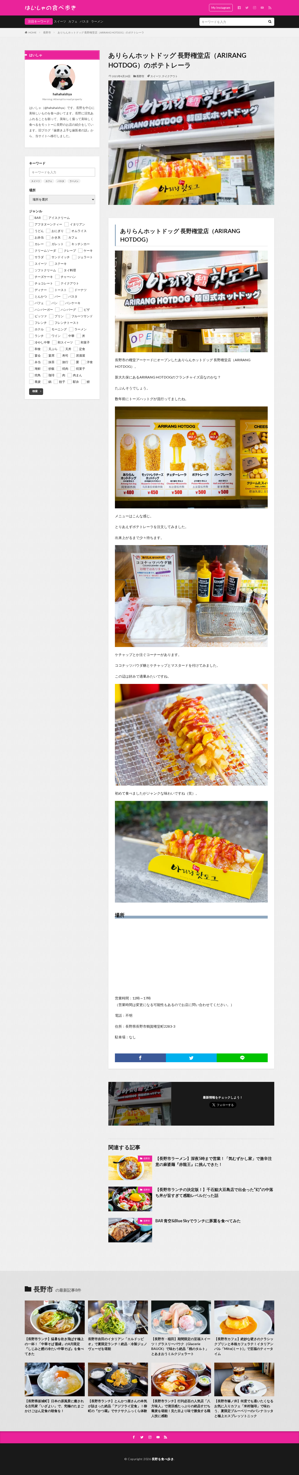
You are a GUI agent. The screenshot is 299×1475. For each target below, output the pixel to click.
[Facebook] (140, 1057)
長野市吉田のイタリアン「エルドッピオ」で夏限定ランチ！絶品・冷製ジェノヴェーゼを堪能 (117, 1344)
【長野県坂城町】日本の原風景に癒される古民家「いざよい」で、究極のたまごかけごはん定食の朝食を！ (54, 1406)
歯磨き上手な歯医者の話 (70, 130)
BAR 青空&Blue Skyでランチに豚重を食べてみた (198, 1220)
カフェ (72, 21)
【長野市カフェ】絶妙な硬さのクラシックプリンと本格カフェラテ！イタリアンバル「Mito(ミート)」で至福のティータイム (243, 1346)
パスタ (84, 21)
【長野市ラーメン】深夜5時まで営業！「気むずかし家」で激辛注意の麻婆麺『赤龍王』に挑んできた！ (213, 1161)
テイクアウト (170, 76)
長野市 (47, 32)
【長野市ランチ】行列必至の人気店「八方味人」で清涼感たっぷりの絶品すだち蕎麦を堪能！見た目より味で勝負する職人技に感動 (180, 1408)
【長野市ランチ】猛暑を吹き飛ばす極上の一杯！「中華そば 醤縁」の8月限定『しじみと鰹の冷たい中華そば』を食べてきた (54, 1346)
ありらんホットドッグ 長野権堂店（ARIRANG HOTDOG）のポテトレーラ (101, 32)
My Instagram (220, 7)
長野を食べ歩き (163, 1459)
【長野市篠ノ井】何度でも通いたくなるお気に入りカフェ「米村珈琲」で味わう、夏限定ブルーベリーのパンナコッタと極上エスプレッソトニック (243, 1408)
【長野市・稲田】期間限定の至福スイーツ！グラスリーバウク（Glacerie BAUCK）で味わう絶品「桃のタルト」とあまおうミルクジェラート (180, 1346)
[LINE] (242, 1057)
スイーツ (60, 21)
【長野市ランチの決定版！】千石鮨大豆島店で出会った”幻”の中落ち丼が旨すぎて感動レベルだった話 (214, 1192)
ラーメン (97, 21)
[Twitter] (191, 1057)
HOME (32, 32)
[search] (270, 22)
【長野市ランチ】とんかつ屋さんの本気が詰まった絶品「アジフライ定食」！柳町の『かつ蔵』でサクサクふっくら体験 (117, 1406)
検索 (35, 391)
